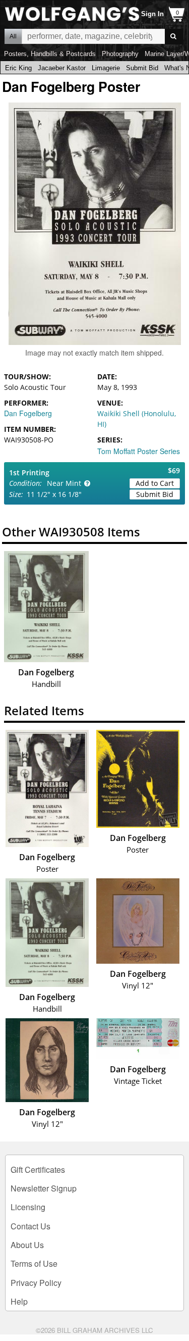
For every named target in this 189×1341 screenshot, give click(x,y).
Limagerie (106, 68)
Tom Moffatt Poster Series (138, 451)
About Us (27, 1245)
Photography (120, 54)
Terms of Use (34, 1263)
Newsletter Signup (44, 1188)
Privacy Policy (36, 1282)
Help (19, 1301)
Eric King (18, 68)
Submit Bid (142, 68)
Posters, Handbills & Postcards (50, 54)
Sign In (152, 14)
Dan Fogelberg (28, 413)
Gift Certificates (38, 1169)
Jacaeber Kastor (62, 68)
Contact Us (30, 1226)
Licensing (28, 1207)
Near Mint (64, 483)
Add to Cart (155, 483)
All (13, 36)
